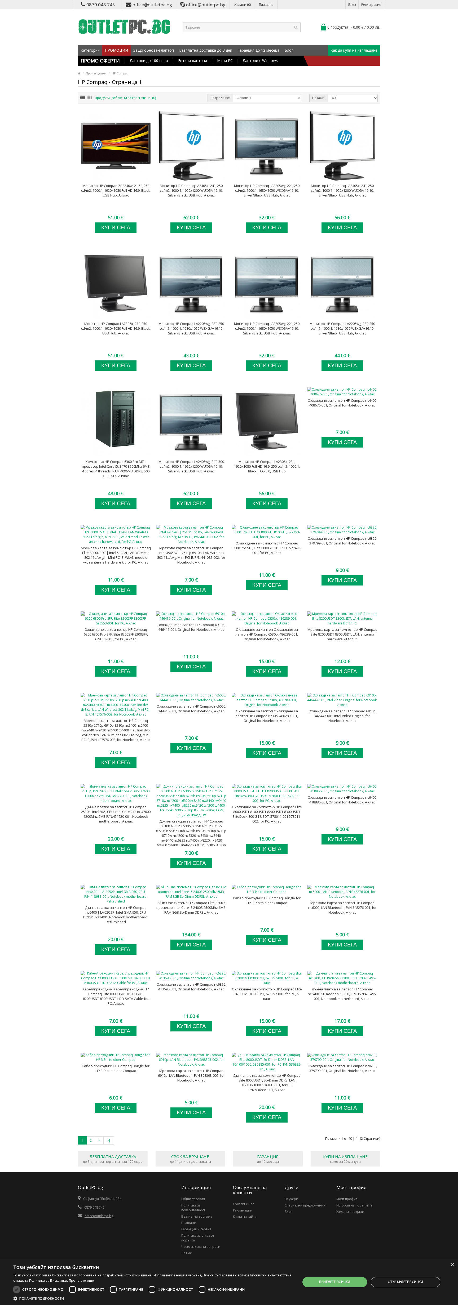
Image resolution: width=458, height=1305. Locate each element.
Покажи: (318, 98)
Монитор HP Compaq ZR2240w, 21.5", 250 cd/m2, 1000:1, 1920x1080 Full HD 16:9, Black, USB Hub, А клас (116, 190)
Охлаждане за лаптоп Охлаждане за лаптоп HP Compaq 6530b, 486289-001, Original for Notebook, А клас (267, 634)
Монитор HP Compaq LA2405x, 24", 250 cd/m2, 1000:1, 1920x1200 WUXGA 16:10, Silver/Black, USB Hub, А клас (191, 190)
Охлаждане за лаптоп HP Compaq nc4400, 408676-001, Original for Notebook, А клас (342, 403)
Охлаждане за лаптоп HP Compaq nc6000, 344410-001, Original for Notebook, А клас (191, 708)
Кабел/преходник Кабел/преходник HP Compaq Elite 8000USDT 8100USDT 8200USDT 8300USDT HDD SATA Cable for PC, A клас (115, 996)
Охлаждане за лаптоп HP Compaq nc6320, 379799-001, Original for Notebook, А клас (342, 541)
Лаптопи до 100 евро (149, 60)
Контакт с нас (243, 1204)
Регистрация (371, 4)
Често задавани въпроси (200, 1246)
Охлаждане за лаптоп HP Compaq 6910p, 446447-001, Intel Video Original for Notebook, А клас (342, 716)
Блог (289, 50)
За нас (186, 1253)
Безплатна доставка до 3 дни (205, 50)
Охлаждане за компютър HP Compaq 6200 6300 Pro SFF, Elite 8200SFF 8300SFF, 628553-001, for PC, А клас (116, 634)
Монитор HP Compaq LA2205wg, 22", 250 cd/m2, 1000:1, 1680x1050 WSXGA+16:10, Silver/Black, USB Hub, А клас (191, 328)
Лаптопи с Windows (260, 60)
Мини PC (225, 60)
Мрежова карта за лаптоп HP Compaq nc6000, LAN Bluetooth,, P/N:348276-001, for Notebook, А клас (342, 907)
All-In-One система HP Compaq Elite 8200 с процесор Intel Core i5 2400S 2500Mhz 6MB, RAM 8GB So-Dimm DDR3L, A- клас (191, 907)
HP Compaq (120, 73)
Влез (352, 4)
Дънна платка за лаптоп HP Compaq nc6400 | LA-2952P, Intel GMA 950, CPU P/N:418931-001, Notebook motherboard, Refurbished (115, 914)
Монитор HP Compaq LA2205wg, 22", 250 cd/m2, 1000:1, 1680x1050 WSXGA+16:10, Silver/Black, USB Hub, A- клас (267, 328)
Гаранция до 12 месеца (258, 50)
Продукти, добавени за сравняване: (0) (125, 98)
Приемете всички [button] (334, 1282)
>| (109, 1140)
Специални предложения (305, 1205)
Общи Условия (193, 1199)
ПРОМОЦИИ (116, 50)
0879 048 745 (100, 5)
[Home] (79, 73)
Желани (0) (242, 4)
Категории (90, 50)
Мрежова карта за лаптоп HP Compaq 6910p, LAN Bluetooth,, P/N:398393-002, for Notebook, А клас (191, 1075)
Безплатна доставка (196, 1216)
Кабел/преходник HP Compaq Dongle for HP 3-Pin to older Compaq (267, 900)
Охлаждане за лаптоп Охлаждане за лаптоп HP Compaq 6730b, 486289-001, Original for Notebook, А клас (267, 716)
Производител (96, 73)
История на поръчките (354, 1205)
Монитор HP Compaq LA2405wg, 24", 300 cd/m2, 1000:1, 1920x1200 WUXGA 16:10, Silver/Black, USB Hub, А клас (191, 466)
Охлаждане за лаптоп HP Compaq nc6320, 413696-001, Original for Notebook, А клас (191, 986)
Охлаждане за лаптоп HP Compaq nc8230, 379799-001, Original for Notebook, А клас (342, 1068)
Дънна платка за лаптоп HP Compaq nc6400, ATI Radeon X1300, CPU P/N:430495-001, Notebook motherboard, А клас (342, 994)
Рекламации (242, 1210)
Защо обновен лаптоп (153, 50)
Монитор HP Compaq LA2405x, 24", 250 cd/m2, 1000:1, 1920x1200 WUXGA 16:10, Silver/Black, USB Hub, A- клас (342, 190)
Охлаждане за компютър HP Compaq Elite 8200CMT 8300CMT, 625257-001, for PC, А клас (267, 994)
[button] (152, 1298)
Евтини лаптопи (192, 60)
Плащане (266, 4)
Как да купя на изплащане (354, 50)
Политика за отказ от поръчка (197, 1238)
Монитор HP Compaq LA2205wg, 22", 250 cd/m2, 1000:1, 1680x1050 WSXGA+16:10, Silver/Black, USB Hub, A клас (267, 190)
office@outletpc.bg (152, 5)
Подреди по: (220, 98)
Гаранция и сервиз (196, 1229)
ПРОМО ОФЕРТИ (100, 60)
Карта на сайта (244, 1216)
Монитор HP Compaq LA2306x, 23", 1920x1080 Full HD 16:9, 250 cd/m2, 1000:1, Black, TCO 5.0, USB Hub (267, 466)
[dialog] (229, 1282)
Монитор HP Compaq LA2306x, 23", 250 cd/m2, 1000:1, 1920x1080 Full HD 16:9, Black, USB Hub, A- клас (116, 328)
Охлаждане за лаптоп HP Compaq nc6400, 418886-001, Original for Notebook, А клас (342, 800)
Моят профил (347, 1199)
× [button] (452, 1265)
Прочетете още (81, 1280)
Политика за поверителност (193, 1207)
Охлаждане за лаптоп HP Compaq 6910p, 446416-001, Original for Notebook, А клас (191, 627)
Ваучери (291, 1199)
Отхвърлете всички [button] (405, 1282)
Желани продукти (350, 1211)
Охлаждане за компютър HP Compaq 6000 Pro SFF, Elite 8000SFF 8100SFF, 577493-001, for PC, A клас (266, 548)
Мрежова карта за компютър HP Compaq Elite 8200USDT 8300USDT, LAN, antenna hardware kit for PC (342, 634)
